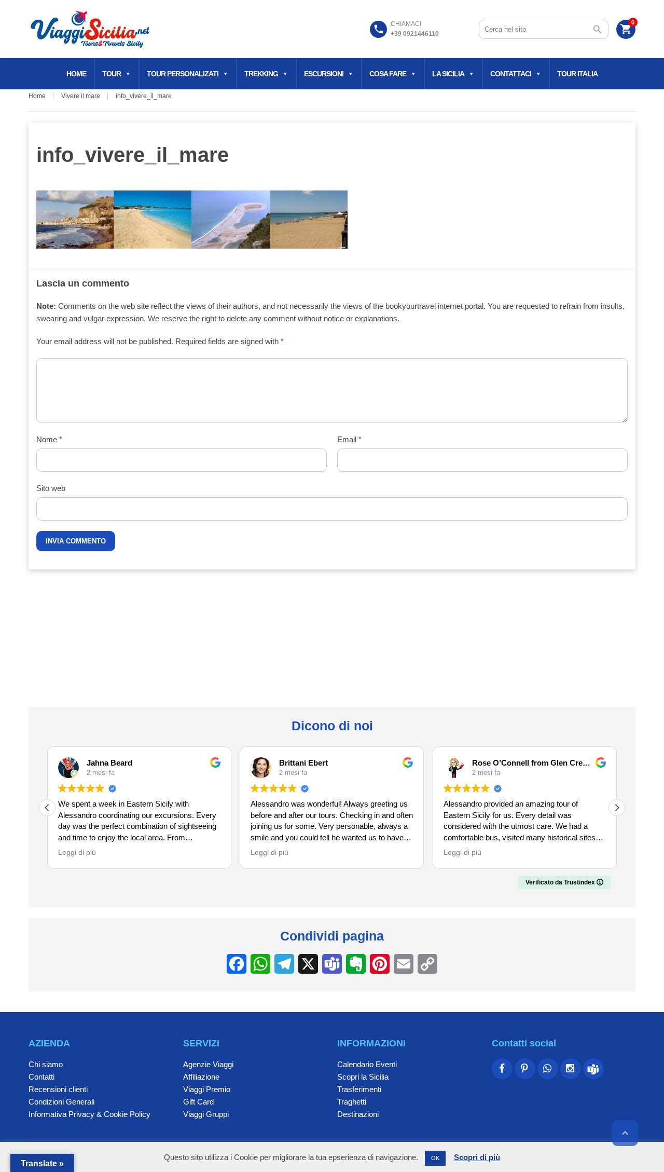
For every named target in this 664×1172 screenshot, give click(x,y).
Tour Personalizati (182, 74)
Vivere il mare (80, 96)
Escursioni (323, 74)
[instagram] (570, 1068)
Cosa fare (387, 74)
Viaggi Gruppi (206, 1114)
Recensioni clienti (58, 1089)
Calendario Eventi (367, 1064)
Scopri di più (477, 1157)
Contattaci (510, 74)
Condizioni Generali (61, 1101)
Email (349, 439)
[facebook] (502, 1068)
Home (76, 74)
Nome (49, 439)
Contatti (41, 1076)
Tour (111, 74)
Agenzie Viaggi (208, 1064)
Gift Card (198, 1101)
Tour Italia (577, 74)
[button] (617, 807)
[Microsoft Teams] (593, 1068)
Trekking (261, 74)
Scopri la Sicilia (363, 1076)
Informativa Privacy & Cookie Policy (89, 1114)
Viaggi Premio (206, 1089)
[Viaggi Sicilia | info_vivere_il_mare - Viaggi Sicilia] (91, 28)
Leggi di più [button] (77, 852)
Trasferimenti (359, 1089)
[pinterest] (525, 1068)
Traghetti (351, 1101)
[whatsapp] (547, 1068)
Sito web (50, 488)
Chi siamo (46, 1064)
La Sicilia (448, 74)
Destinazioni (358, 1114)
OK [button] (435, 1158)
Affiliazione (201, 1076)
